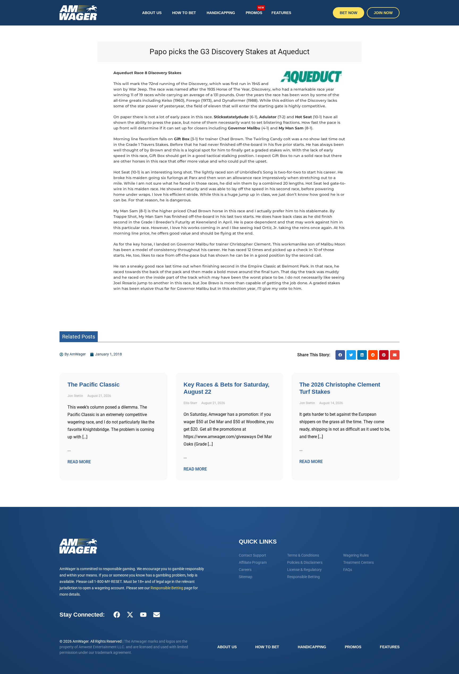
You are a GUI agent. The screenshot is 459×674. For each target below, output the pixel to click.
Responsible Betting (167, 588)
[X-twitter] (130, 614)
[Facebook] (116, 614)
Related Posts (78, 336)
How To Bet (184, 13)
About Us (152, 13)
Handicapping (221, 13)
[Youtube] (143, 614)
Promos (255, 10)
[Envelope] (156, 614)
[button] (340, 355)
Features (281, 13)
